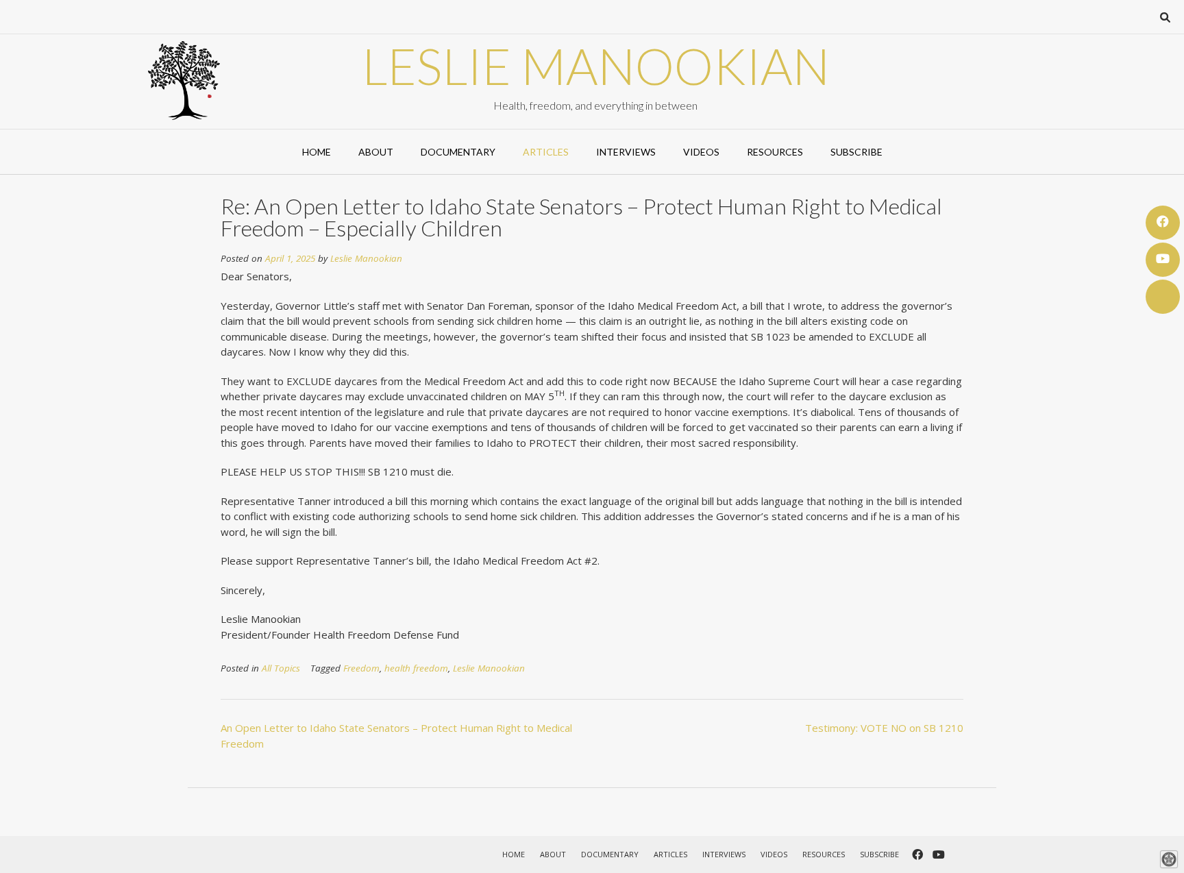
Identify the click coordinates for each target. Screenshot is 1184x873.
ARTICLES (546, 152)
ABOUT (375, 152)
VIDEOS (701, 152)
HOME (316, 152)
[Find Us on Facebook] (1163, 223)
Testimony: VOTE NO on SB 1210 (884, 728)
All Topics (281, 668)
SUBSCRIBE (856, 152)
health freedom (416, 668)
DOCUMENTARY (458, 152)
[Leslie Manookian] (184, 80)
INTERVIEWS (626, 152)
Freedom (361, 668)
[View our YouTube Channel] (1163, 260)
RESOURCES (775, 152)
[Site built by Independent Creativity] (1169, 859)
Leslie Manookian (596, 65)
